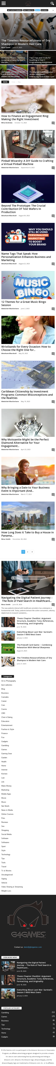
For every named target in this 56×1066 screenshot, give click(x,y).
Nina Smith (5, 47)
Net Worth (5, 806)
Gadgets (4, 741)
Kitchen (4, 774)
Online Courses (7, 814)
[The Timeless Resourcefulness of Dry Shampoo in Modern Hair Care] (28, 31)
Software (4, 838)
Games (4, 750)
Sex (2, 826)
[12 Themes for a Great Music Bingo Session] (28, 285)
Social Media (6, 834)
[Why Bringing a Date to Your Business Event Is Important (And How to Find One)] (28, 471)
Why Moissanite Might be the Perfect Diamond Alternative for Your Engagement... (25, 443)
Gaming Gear (6, 754)
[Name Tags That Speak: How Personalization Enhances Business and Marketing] (28, 237)
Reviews (4, 822)
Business (44, 10)
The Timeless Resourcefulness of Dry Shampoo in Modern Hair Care (25, 42)
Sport (3, 846)
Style (3, 850)
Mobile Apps (6, 794)
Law (2, 778)
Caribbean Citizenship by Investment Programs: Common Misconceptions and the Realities (27, 395)
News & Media (7, 810)
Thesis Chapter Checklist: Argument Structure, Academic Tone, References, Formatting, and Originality (35, 621)
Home (13, 82)
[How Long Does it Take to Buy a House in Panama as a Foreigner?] (28, 516)
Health (3, 762)
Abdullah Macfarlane (10, 167)
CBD (3, 713)
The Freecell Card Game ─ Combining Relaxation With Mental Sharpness (34, 646)
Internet (4, 770)
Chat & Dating (6, 717)
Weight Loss (6, 891)
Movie (3, 798)
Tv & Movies (6, 871)
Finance (4, 733)
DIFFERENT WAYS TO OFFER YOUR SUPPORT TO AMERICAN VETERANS (13, 74)
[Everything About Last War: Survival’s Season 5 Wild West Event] (8, 636)
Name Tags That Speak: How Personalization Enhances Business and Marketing (26, 257)
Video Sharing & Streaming (12, 887)
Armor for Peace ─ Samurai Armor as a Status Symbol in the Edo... (13, 60)
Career (4, 701)
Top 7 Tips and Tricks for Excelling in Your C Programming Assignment (40, 60)
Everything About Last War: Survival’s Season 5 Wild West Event (34, 633)
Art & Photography (15, 10)
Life (2, 782)
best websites (29, 10)
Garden (4, 758)
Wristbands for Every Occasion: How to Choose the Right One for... (26, 348)
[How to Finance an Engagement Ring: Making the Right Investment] (28, 99)
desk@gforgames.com (33, 947)
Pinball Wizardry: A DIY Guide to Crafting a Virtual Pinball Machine (27, 162)
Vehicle (4, 883)
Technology (5, 854)
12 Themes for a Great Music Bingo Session (23, 303)
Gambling (5, 745)
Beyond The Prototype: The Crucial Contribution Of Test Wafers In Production (23, 209)
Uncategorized (7, 875)
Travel (3, 867)
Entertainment (6, 725)
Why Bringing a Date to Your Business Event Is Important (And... (25, 489)
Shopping (5, 830)
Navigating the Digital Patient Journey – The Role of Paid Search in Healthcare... (27, 599)
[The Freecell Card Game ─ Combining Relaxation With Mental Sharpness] (8, 649)
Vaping (4, 879)
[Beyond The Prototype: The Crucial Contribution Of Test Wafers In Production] (28, 189)
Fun (2, 737)
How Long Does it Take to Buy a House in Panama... (27, 534)
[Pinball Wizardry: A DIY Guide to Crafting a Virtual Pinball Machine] (28, 144)
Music (3, 802)
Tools (3, 863)
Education (5, 721)
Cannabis (5, 697)
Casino (4, 709)
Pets (3, 818)
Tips (3, 859)
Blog (37, 10)
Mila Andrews (6, 123)
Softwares (5, 842)
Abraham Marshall (9, 216)
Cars (3, 705)
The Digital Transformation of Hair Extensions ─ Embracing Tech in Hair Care (41, 74)
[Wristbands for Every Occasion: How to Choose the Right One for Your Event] (28, 330)
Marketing (5, 790)
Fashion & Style (7, 729)
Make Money (6, 786)
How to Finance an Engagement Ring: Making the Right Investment (25, 117)
